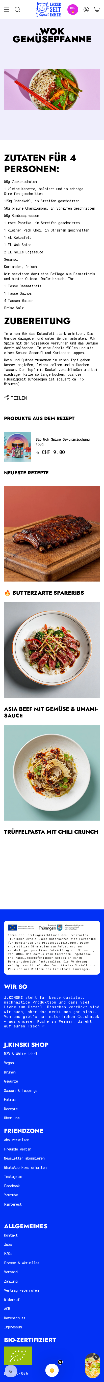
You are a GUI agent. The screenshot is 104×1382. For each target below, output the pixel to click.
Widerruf (11, 1299)
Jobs (8, 1244)
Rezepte (11, 1108)
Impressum (13, 1327)
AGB (7, 1308)
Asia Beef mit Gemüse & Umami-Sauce (51, 712)
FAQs (8, 1253)
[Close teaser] (60, 1362)
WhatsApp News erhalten (25, 1167)
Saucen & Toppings (20, 1090)
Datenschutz (14, 1318)
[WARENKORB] (97, 9)
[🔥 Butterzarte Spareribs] (52, 534)
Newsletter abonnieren (24, 1158)
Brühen (10, 1072)
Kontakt (11, 1235)
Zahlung (11, 1281)
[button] (52, 1370)
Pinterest (13, 1204)
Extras (10, 1099)
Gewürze (11, 1081)
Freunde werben (17, 1149)
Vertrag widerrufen (21, 1290)
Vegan (9, 1062)
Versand (11, 1272)
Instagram (13, 1176)
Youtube (11, 1195)
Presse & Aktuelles (21, 1262)
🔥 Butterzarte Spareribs (44, 593)
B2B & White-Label (20, 1053)
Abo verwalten (16, 1139)
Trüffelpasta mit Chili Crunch (51, 832)
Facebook (12, 1185)
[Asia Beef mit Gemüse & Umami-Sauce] (52, 650)
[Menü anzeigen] (7, 9)
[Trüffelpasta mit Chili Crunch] (52, 773)
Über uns (11, 1118)
